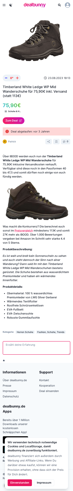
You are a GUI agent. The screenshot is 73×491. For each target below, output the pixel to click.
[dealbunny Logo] (36, 5)
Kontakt (44, 380)
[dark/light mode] (10, 5)
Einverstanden (19, 482)
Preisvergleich (24, 230)
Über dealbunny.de (15, 380)
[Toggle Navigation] (4, 5)
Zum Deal (11, 120)
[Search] (59, 5)
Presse (7, 385)
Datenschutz (11, 396)
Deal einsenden (49, 391)
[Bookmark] (56, 141)
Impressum (44, 482)
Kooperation (47, 385)
